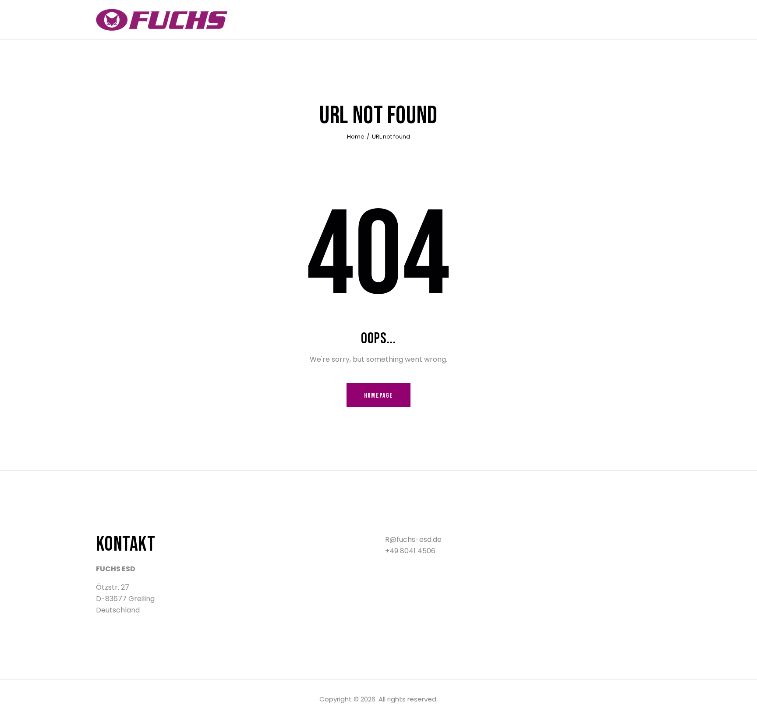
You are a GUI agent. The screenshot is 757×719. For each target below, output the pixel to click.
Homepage (378, 396)
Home (355, 136)
